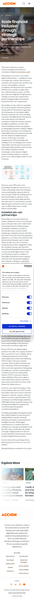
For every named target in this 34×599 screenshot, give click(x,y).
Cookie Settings (17, 596)
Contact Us (10, 571)
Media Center (10, 563)
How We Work (23, 556)
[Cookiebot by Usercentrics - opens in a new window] (24, 266)
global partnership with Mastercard (17, 413)
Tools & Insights (24, 569)
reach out (9, 442)
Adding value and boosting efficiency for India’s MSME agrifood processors (12, 491)
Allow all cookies (17, 326)
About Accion (10, 556)
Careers (10, 567)
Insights (8, 15)
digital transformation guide (21, 72)
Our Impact (10, 560)
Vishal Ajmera (5, 53)
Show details (24, 321)
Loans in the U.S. (24, 573)
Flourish (15, 240)
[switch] (29, 302)
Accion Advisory (24, 566)
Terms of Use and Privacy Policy (17, 592)
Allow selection (17, 331)
